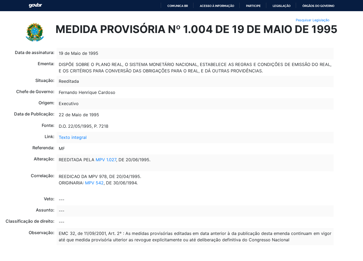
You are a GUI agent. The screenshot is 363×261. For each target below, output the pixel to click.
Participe (253, 6)
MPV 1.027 (106, 159)
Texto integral (73, 137)
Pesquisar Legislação (313, 20)
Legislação (281, 6)
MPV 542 (94, 182)
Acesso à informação (217, 6)
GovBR (35, 5)
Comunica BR (177, 6)
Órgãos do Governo (318, 6)
